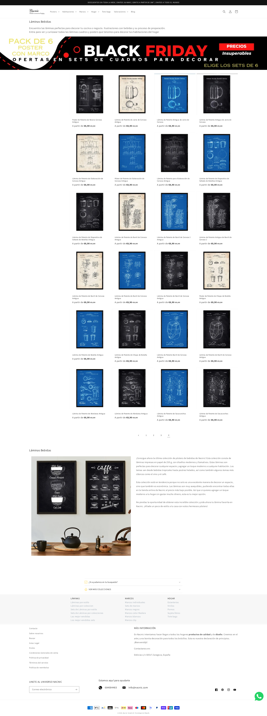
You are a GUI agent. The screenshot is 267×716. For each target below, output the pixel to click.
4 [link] (168, 435)
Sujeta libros (174, 613)
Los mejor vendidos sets (83, 620)
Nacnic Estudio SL (129, 713)
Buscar (32, 638)
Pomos (171, 609)
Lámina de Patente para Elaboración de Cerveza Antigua (173, 179)
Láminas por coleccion (82, 605)
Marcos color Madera (135, 613)
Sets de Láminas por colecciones (87, 613)
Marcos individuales (135, 602)
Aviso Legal (34, 643)
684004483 (111, 687)
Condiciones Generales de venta (43, 653)
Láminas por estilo (80, 602)
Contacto (33, 628)
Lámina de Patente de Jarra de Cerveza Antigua (131, 121)
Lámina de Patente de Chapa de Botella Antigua (131, 356)
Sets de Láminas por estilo (84, 609)
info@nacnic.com (138, 687)
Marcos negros (132, 609)
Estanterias (173, 602)
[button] (54, 12)
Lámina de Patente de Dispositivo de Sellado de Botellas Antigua (214, 179)
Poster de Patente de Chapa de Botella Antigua (215, 297)
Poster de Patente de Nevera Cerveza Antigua (87, 121)
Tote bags (172, 616)
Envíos (32, 648)
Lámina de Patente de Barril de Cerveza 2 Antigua (174, 238)
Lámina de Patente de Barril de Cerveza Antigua (131, 238)
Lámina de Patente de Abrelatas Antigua (88, 414)
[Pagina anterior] (139, 435)
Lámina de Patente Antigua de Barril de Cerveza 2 (215, 238)
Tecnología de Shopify (142, 713)
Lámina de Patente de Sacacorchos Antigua (171, 415)
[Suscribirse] (76, 689)
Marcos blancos (133, 616)
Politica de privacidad (39, 657)
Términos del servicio (38, 662)
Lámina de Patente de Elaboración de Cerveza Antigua (87, 179)
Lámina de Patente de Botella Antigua (87, 355)
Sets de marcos (132, 605)
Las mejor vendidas (80, 616)
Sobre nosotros (36, 633)
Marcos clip (130, 620)
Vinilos (171, 605)
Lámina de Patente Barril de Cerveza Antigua (172, 356)
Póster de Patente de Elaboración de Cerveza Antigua (129, 179)
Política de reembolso (39, 667)
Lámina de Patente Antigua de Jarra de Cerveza (173, 121)
